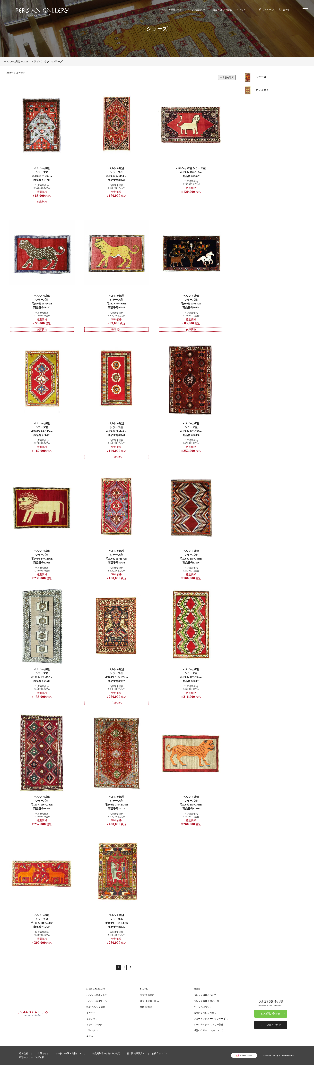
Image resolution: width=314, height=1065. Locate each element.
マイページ (268, 9)
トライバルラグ (40, 61)
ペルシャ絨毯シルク (172, 9)
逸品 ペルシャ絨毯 (222, 9)
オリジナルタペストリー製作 (208, 1024)
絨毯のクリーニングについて (208, 1030)
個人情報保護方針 (136, 1053)
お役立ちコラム (160, 1053)
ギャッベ (241, 9)
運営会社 (23, 1053)
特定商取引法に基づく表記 (106, 1053)
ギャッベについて (203, 1007)
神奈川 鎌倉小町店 (149, 1001)
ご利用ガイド (42, 1053)
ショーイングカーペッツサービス (211, 1018)
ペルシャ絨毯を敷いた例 (206, 1001)
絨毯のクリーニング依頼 (31, 1057)
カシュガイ (262, 89)
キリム (89, 1036)
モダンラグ (92, 1018)
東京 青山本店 (147, 995)
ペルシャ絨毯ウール (197, 9)
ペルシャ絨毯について (205, 995)
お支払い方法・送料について (70, 1053)
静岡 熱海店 (146, 1007)
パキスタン (92, 1030)
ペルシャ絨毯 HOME (16, 61)
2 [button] (124, 967)
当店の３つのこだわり (205, 1012)
